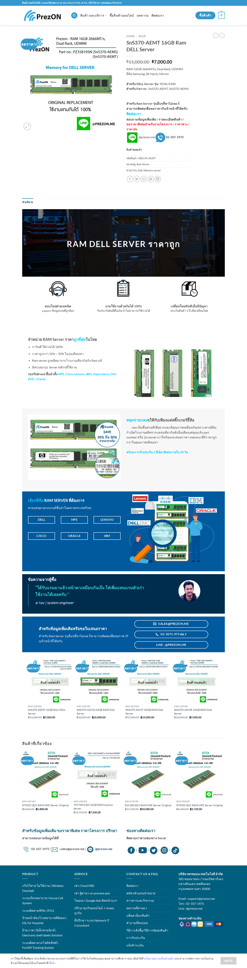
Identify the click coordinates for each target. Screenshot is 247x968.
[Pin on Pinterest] (151, 179)
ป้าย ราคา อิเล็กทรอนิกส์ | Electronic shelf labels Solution (42, 932)
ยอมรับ (228, 960)
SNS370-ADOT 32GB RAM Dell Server (144, 711)
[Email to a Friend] (144, 179)
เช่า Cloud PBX (84, 885)
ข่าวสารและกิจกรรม (140, 900)
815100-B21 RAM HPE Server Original (148, 805)
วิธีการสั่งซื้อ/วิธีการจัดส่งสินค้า (147, 930)
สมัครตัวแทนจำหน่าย (140, 893)
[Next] (224, 785)
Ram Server (143, 164)
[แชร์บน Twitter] (137, 179)
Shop (142, 36)
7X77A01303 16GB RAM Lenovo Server (93, 806)
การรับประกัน (135, 937)
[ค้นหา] (74, 15)
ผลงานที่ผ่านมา (136, 908)
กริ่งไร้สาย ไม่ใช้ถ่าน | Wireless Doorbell (42, 888)
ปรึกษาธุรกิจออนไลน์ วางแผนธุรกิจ (94, 910)
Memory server (152, 170)
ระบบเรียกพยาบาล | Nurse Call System (42, 900)
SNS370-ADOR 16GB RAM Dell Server (193, 711)
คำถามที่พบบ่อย (137, 923)
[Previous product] (222, 35)
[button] (221, 15)
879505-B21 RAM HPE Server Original (199, 805)
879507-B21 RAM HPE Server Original (45, 805)
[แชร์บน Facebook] (130, 179)
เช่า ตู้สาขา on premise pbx (92, 893)
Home (130, 36)
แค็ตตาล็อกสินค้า (138, 915)
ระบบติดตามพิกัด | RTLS (38, 910)
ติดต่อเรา (157, 15)
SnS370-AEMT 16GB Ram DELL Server (47, 711)
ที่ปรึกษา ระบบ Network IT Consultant (91, 922)
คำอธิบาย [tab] (27, 202)
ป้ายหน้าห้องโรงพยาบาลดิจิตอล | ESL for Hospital (44, 920)
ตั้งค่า (52, 963)
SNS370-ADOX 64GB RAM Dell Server (96, 711)
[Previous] (22, 785)
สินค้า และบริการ (92, 15)
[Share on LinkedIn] (158, 179)
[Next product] (215, 35)
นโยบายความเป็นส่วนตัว (159, 958)
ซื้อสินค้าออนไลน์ (122, 15)
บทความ (143, 15)
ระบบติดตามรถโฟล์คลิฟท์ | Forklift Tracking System (40, 945)
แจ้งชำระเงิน (135, 945)
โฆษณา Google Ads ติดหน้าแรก (95, 900)
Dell (140, 170)
